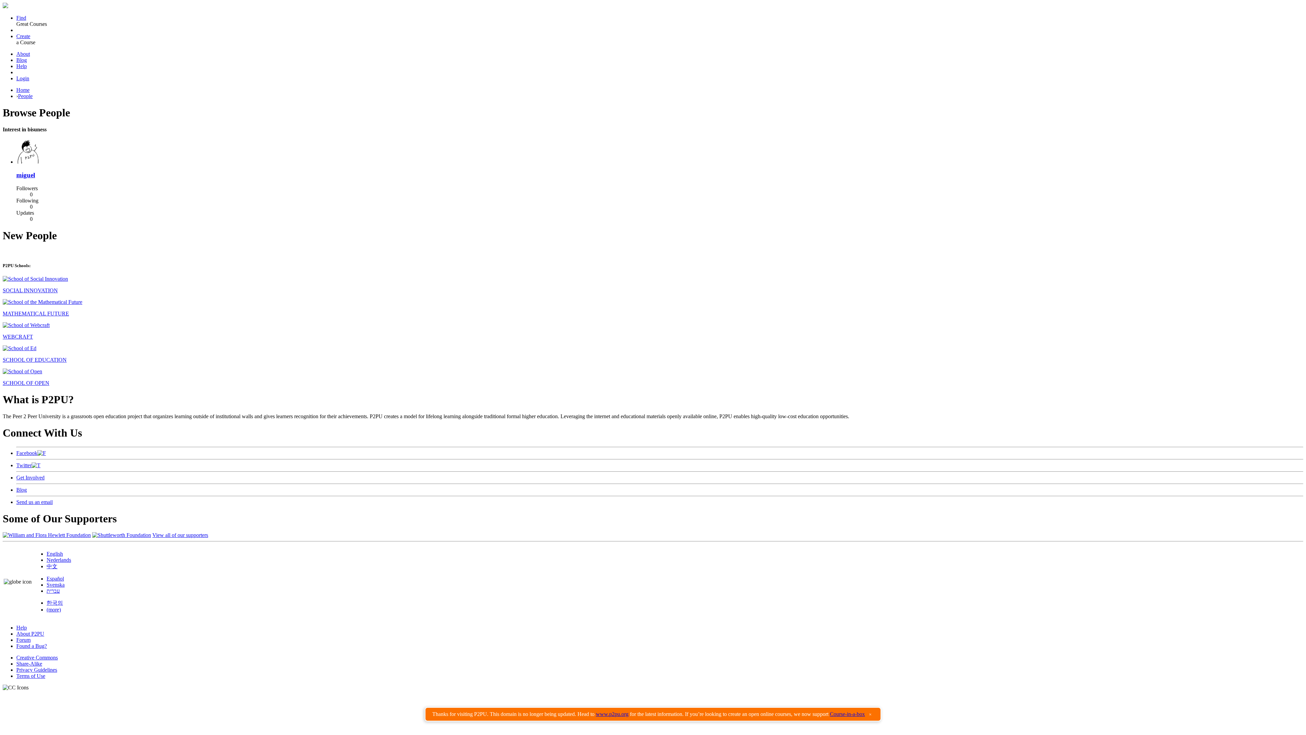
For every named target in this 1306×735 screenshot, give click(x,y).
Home (23, 90)
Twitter (24, 465)
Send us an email (34, 502)
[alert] (653, 714)
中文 (52, 566)
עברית (53, 591)
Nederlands (59, 560)
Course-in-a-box (847, 714)
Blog (21, 60)
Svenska (56, 585)
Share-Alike (29, 664)
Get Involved (30, 477)
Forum (23, 640)
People (25, 96)
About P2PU (30, 634)
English (55, 554)
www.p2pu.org (612, 714)
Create (23, 36)
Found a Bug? (31, 646)
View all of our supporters (180, 535)
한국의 (55, 603)
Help (21, 66)
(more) (54, 609)
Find (21, 18)
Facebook (26, 453)
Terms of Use (30, 676)
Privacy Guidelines (36, 670)
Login (22, 78)
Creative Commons (37, 657)
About (23, 54)
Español (55, 579)
